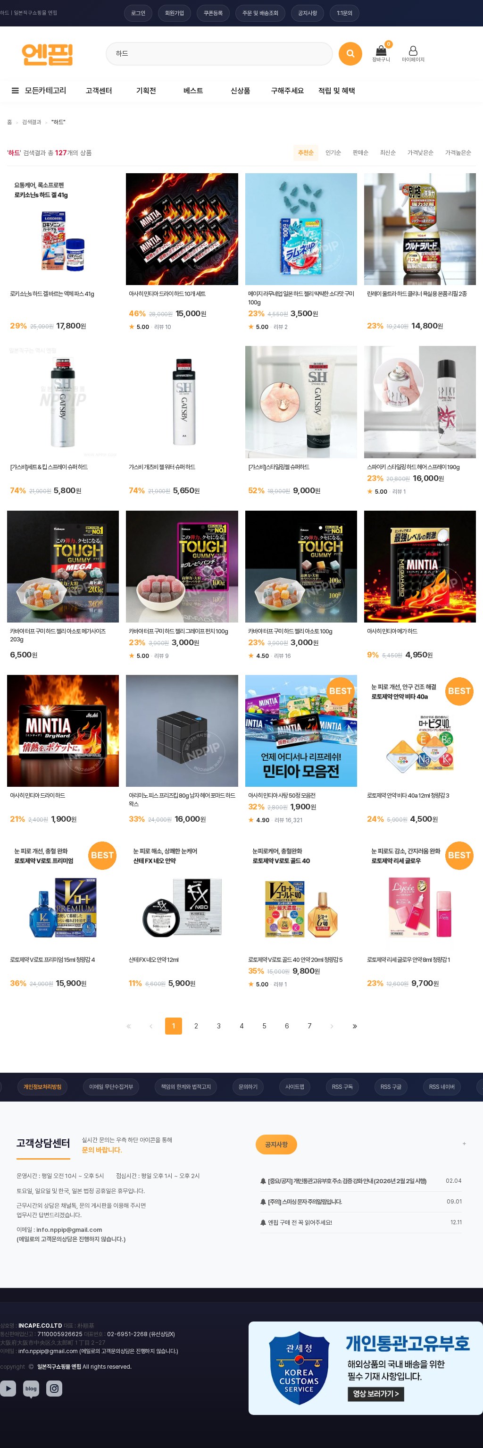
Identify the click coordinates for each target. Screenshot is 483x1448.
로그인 (138, 13)
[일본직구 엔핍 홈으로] (47, 52)
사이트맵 (294, 1087)
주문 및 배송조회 (260, 13)
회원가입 (174, 13)
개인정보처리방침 (42, 1087)
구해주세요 (287, 90)
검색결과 (31, 122)
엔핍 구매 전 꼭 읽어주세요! (299, 1222)
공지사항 (307, 13)
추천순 (306, 152)
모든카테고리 (45, 90)
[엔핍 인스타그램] (54, 1389)
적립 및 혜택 (336, 90)
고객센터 (99, 90)
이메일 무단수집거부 (111, 1087)
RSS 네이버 (442, 1087)
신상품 (240, 90)
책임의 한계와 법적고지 (186, 1087)
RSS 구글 (391, 1087)
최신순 (388, 152)
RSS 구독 (342, 1087)
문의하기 (248, 1087)
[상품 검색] (350, 54)
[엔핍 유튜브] (8, 1389)
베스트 (193, 90)
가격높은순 (458, 152)
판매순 (360, 152)
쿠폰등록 (213, 13)
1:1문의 (344, 13)
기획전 (146, 90)
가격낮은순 (420, 152)
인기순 (333, 152)
